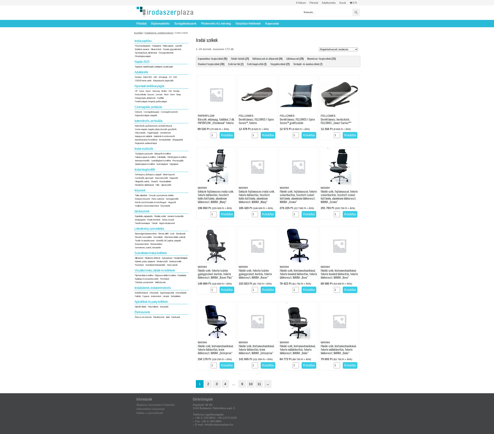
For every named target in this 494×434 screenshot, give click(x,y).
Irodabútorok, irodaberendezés (159, 33)
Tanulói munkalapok (142, 223)
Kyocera (150, 94)
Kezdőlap (138, 33)
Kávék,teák (175, 317)
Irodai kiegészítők (144, 169)
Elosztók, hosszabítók (143, 237)
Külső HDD (147, 77)
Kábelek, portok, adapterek (145, 261)
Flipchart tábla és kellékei (144, 275)
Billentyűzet (139, 258)
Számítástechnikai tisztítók (155, 265)
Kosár (342, 2)
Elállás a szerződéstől (149, 412)
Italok (168, 317)
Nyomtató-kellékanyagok (149, 86)
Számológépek (162, 164)
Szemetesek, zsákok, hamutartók (148, 247)
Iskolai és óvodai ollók (175, 216)
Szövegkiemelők (172, 199)
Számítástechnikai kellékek (150, 253)
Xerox (172, 94)
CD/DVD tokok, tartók (143, 80)
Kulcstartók (164, 307)
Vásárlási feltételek (248, 23)
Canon (141, 91)
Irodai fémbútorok (141, 293)
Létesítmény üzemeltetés (149, 228)
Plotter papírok (168, 46)
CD (170, 77)
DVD (175, 77)
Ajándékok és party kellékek (151, 301)
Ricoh (166, 94)
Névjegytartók (177, 140)
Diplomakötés (160, 23)
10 (251, 384)
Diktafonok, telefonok (152, 258)
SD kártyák (163, 77)
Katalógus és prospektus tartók (146, 279)
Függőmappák (152, 133)
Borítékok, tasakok (142, 49)
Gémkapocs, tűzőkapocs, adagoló (148, 174)
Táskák (154, 223)
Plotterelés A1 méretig (216, 23)
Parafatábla (182, 275)
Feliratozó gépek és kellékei (145, 157)
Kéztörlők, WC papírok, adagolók (168, 240)
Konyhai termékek (142, 244)
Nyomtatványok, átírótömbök (146, 53)
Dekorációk (154, 293)
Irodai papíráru (142, 41)
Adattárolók (141, 72)
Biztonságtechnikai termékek (146, 233)
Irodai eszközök (143, 148)
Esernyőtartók (181, 293)
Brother (164, 91)
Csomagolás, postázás (148, 107)
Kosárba (227, 135)
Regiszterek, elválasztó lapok (146, 143)
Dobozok (138, 112)
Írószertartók (165, 206)
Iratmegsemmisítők (142, 160)
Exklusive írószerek (142, 199)
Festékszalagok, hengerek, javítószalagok (151, 101)
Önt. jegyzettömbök (166, 53)
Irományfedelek (165, 140)
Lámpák (166, 296)
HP (136, 91)
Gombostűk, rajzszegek (144, 178)
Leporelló (178, 46)
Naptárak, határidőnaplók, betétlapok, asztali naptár (154, 67)
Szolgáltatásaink (185, 23)
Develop (176, 91)
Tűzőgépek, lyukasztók (144, 153)
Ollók (157, 185)
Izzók (172, 233)
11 (259, 384)
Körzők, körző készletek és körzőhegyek (150, 202)
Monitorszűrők (162, 261)
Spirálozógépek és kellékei (145, 164)
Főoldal (141, 23)
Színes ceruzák (168, 220)
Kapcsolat (272, 23)
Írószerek (139, 190)
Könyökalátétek (165, 181)
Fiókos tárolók (140, 133)
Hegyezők (172, 202)
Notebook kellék (175, 261)
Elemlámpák (180, 233)
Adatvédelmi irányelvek (150, 408)
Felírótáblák (161, 157)
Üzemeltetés (158, 237)
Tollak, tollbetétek (141, 195)
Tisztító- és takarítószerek (145, 240)
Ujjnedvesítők (166, 185)
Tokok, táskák (172, 265)
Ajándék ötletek (140, 307)
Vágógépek (173, 164)
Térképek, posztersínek (144, 282)
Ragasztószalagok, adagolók (146, 115)
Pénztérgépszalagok (143, 56)
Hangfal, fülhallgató (180, 258)
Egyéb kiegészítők (167, 293)
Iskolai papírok (140, 220)
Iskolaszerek (141, 211)
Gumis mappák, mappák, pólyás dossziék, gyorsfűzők (156, 129)
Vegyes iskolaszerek (167, 223)
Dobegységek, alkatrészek (145, 98)
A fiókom (301, 2)
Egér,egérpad (167, 258)
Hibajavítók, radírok (142, 181)
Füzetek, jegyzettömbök (172, 49)
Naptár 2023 (141, 61)
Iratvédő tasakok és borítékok (146, 140)
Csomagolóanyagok (151, 112)
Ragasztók (173, 178)
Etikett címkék (156, 49)
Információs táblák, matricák (174, 237)
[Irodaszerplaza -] (165, 12)
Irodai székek (156, 296)
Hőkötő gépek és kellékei (176, 157)
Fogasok (145, 296)
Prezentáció (164, 279)
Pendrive (138, 77)
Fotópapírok (156, 46)
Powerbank (139, 265)
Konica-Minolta (140, 94)
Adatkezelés (329, 2)
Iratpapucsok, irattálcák (143, 136)
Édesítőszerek (158, 317)
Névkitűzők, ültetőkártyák (144, 185)
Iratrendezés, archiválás (148, 121)
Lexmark (159, 94)
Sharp (178, 94)
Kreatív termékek (153, 220)
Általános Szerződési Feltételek (155, 404)
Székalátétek (175, 296)
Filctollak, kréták (160, 216)
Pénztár (314, 2)
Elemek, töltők (163, 233)
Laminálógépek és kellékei (161, 160)
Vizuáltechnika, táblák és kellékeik (154, 270)
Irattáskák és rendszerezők (164, 136)
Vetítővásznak (160, 282)
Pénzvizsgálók (178, 160)
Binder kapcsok (169, 174)
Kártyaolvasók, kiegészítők (163, 80)
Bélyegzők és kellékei (162, 153)
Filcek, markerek (157, 199)
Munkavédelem (156, 244)
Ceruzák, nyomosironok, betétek (161, 195)
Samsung (156, 91)
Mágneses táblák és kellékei (165, 275)
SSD (155, 77)
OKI (170, 91)
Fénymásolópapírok (142, 46)
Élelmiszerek (142, 312)
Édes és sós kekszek (143, 317)
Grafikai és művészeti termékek (147, 206)
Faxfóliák (160, 98)
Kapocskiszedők (161, 178)
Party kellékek (153, 307)
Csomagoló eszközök (169, 112)
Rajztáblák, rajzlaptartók (144, 216)
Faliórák (138, 296)
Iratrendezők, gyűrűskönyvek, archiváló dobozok (153, 126)
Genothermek (165, 133)
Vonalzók (154, 181)
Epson (148, 91)
